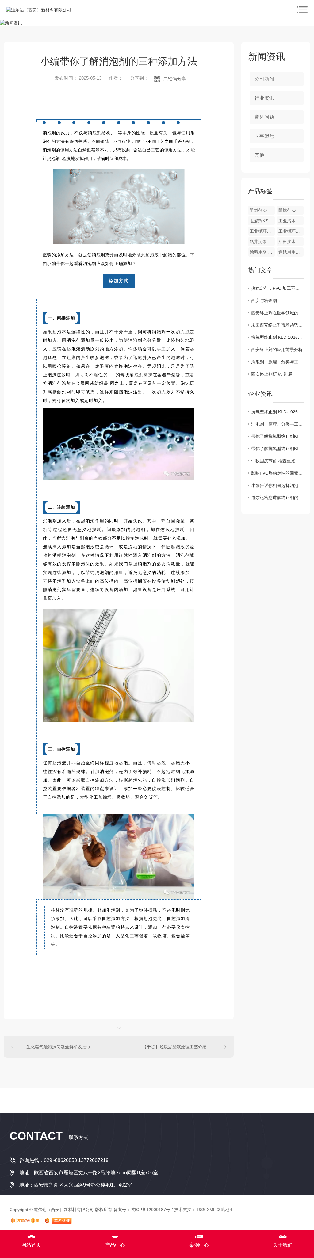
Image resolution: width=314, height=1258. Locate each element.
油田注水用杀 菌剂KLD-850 (291, 241)
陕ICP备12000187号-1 (152, 1209)
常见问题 (264, 117)
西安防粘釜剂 (264, 300)
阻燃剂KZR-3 (291, 210)
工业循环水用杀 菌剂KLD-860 (291, 231)
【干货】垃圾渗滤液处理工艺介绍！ (176, 1046)
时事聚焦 (264, 136)
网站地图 (225, 1209)
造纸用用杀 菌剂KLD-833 (291, 252)
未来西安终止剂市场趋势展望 (277, 325)
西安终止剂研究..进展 (271, 374)
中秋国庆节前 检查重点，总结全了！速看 (277, 460)
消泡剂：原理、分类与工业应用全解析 (277, 361)
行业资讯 (264, 98)
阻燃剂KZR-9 (262, 210)
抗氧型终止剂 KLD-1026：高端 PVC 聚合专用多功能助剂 (277, 337)
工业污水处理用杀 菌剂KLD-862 (291, 220)
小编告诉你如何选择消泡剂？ (277, 485)
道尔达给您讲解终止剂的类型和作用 (277, 497)
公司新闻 (264, 79)
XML (211, 1209)
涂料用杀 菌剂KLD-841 (262, 252)
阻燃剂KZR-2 (262, 220)
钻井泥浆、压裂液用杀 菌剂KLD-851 (262, 241)
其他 (259, 155)
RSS (201, 1209)
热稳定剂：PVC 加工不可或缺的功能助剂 (277, 288)
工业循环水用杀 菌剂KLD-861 (262, 231)
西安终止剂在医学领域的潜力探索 (277, 312)
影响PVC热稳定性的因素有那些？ (277, 473)
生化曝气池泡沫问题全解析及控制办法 (61, 1046)
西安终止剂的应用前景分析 (277, 349)
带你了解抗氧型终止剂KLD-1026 (277, 436)
